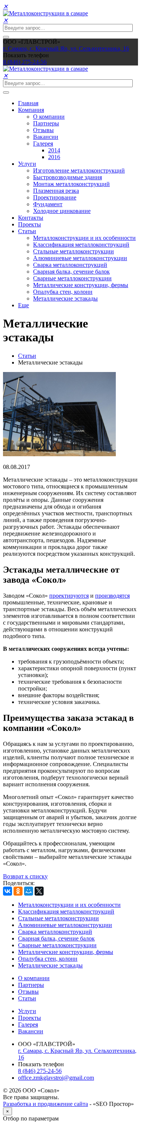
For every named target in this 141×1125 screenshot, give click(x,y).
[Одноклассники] (18, 891)
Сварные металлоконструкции (72, 278)
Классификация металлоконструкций (81, 244)
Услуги (27, 164)
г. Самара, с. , (66, 48)
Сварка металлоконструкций (70, 265)
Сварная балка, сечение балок (71, 271)
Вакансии (45, 137)
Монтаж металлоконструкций (71, 184)
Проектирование (54, 197)
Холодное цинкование (62, 211)
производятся (112, 595)
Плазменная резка (56, 191)
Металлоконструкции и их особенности (84, 238)
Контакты (30, 217)
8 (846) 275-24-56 (40, 1071)
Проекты (29, 224)
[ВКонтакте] (7, 891)
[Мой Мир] (28, 891)
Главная (28, 103)
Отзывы (43, 130)
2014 (54, 150)
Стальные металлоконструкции (73, 251)
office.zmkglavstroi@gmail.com (56, 1077)
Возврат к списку (25, 876)
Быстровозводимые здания (67, 177)
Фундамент (47, 204)
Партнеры (46, 123)
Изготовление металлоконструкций (79, 170)
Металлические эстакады (65, 298)
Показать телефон (26, 55)
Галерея (43, 143)
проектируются (69, 595)
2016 (54, 157)
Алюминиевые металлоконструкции (80, 258)
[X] (39, 891)
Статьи (27, 231)
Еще (23, 305)
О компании (49, 116)
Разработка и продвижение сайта (45, 1104)
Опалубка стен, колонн (62, 292)
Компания (31, 110)
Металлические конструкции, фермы (80, 285)
